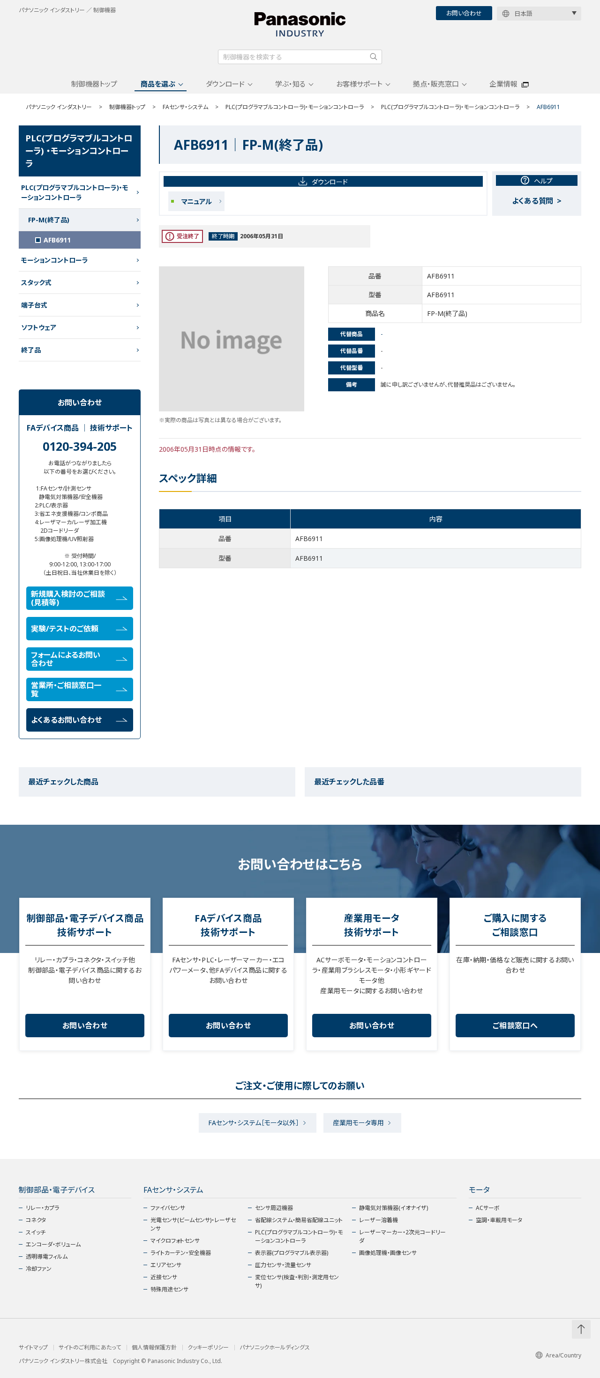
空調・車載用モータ (499, 1220)
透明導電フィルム (47, 1257)
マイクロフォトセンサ (175, 1241)
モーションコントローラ (54, 260)
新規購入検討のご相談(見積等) (68, 598)
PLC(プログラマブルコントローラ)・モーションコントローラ (294, 107)
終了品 (31, 349)
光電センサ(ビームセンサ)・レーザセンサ (193, 1224)
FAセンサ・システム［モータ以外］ (253, 1122)
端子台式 (34, 305)
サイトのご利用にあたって (90, 1347)
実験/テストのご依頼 (64, 628)
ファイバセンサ (167, 1208)
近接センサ (163, 1277)
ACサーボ (488, 1208)
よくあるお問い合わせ (66, 720)
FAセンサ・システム (185, 107)
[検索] (373, 56)
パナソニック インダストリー (59, 107)
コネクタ (36, 1220)
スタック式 (36, 282)
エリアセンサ (165, 1265)
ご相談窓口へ (515, 1025)
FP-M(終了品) (48, 219)
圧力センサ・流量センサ (283, 1265)
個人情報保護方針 (154, 1347)
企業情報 (503, 83)
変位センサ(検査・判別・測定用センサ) (297, 1281)
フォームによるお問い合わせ (65, 659)
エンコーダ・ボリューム (53, 1244)
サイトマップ (33, 1347)
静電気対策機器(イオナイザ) (393, 1208)
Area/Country (563, 1355)
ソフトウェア (38, 327)
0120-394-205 (80, 446)
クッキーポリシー (208, 1347)
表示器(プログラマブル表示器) (291, 1253)
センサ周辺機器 (274, 1208)
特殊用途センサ (169, 1289)
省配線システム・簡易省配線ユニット (299, 1220)
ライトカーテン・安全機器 (180, 1253)
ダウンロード (225, 83)
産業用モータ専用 (358, 1122)
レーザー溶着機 (378, 1220)
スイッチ (35, 1232)
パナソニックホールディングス (275, 1347)
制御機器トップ (94, 83)
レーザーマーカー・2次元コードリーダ (402, 1236)
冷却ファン (39, 1269)
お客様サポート (359, 83)
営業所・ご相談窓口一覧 (66, 689)
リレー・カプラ (42, 1208)
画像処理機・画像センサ (388, 1253)
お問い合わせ (464, 13)
